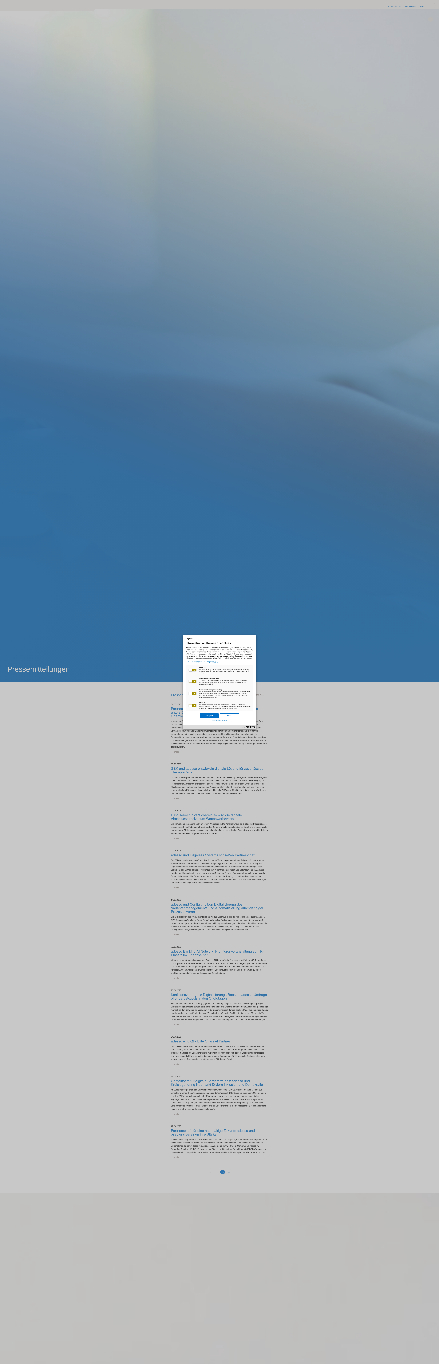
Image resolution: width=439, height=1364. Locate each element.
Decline (229, 716)
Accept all (209, 716)
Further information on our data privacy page (202, 662)
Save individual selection (219, 720)
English (189, 639)
